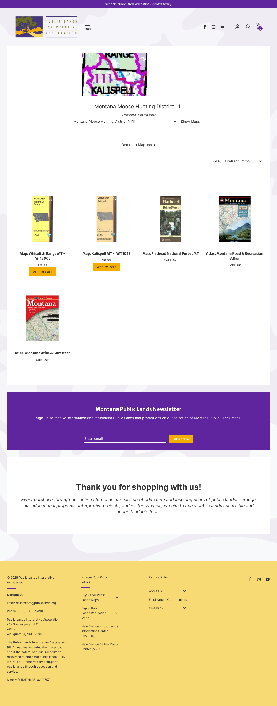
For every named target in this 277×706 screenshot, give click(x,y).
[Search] (248, 27)
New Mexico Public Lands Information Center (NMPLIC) (99, 631)
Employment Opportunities (168, 599)
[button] (258, 27)
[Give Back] (184, 608)
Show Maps (190, 121)
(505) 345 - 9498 (30, 611)
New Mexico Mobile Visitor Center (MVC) (100, 646)
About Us (155, 591)
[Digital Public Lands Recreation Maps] (117, 613)
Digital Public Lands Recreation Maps (93, 613)
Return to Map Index (138, 145)
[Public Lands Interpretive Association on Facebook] (204, 26)
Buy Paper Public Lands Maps (93, 597)
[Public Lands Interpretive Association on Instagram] (213, 26)
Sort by (216, 161)
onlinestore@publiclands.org (36, 603)
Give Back (156, 608)
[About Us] (184, 591)
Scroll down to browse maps (139, 114)
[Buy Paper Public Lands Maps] (117, 597)
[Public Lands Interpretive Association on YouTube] (222, 26)
